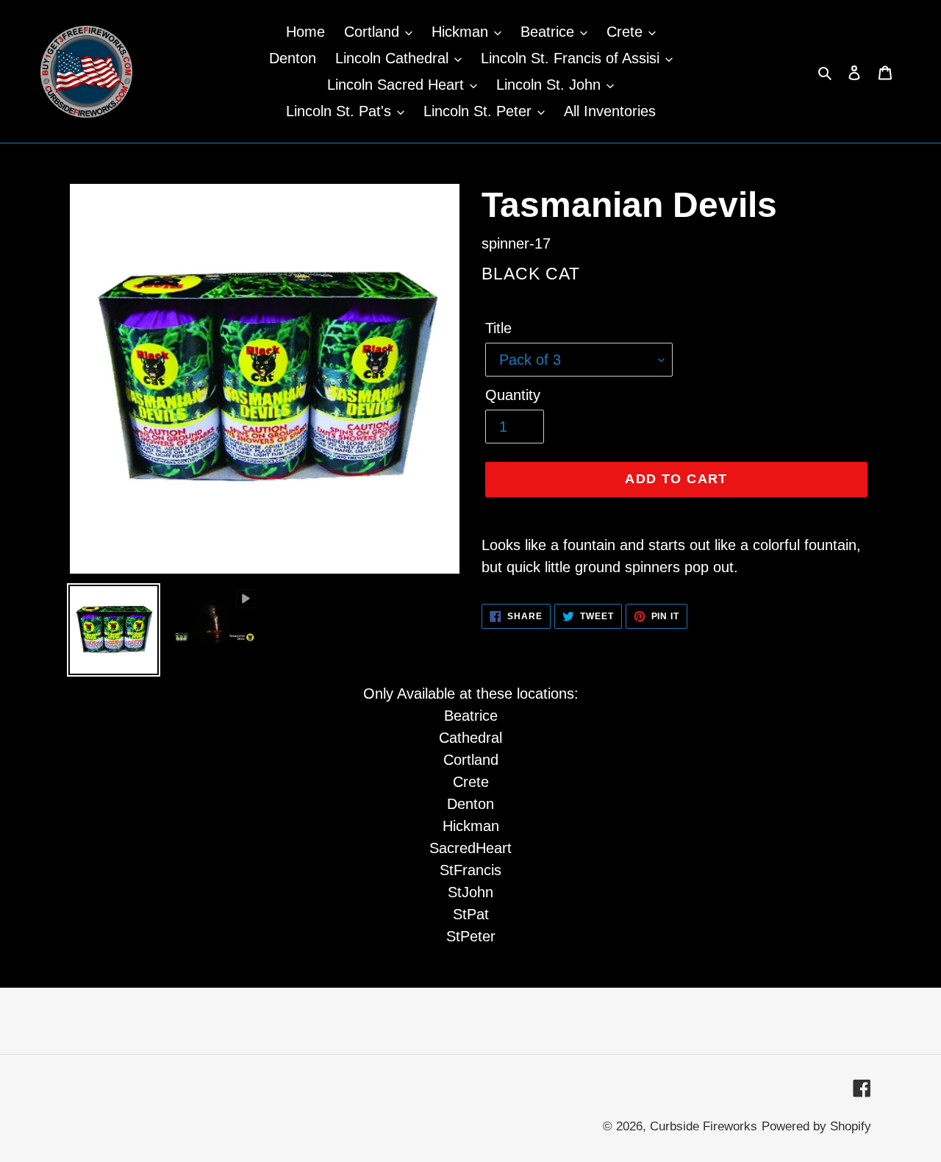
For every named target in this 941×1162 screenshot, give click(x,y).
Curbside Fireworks (703, 1126)
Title (498, 328)
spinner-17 (516, 243)
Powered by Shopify (816, 1126)
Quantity (512, 395)
